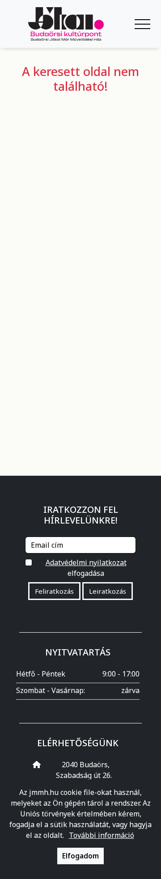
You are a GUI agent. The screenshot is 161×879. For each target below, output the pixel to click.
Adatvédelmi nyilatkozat (86, 562)
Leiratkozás (107, 591)
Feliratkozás (54, 591)
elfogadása (86, 568)
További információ (101, 835)
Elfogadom (80, 855)
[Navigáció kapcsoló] (142, 24)
